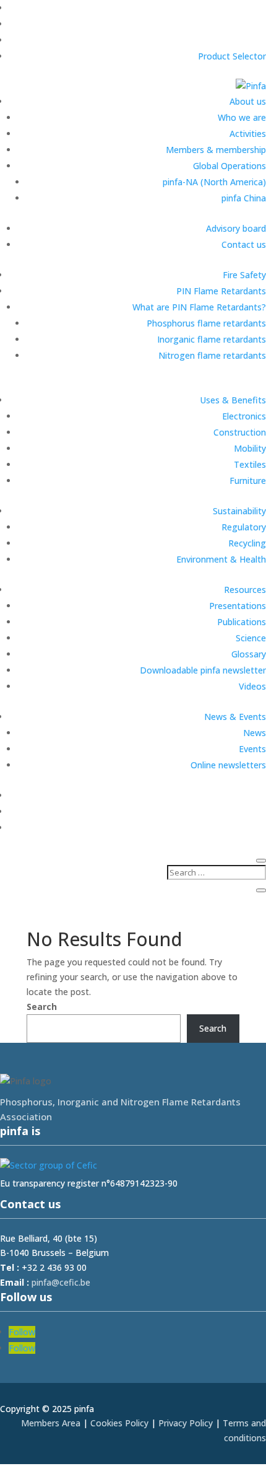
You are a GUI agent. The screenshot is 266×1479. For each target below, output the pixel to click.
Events (252, 749)
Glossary (248, 654)
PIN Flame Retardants (221, 291)
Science (251, 638)
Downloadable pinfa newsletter (203, 670)
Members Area (50, 1423)
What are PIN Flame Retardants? (199, 307)
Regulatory (243, 527)
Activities (248, 133)
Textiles (250, 464)
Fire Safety (244, 275)
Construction (239, 432)
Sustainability (239, 511)
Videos (252, 686)
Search (42, 1006)
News (254, 733)
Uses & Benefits (233, 400)
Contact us (243, 244)
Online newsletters (228, 765)
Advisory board (236, 228)
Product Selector (232, 56)
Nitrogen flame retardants (212, 355)
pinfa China (243, 198)
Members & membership (216, 150)
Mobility (250, 448)
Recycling (247, 543)
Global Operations (229, 166)
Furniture (248, 480)
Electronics (244, 416)
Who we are (242, 117)
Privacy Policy (185, 1423)
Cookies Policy (119, 1423)
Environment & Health (221, 559)
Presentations (237, 606)
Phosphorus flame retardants (206, 323)
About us (248, 101)
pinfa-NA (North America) (214, 182)
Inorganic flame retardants (211, 339)
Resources (245, 589)
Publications (241, 622)
